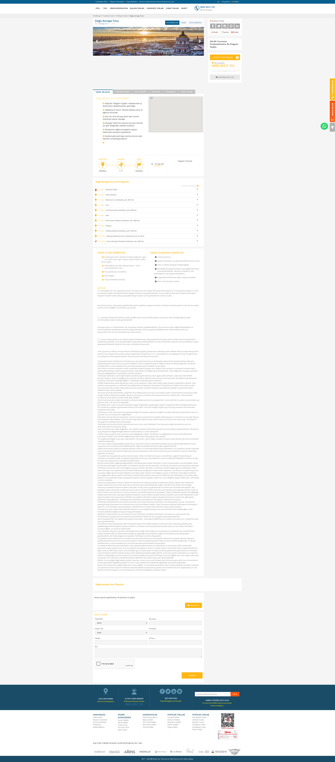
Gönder (236, 32)
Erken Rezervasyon (150, 717)
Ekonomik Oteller (149, 724)
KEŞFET (184, 8)
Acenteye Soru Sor (226, 77)
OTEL (98, 8)
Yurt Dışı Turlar (123, 727)
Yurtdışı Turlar (108, 16)
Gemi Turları (122, 730)
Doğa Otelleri (173, 727)
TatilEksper (97, 16)
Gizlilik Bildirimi (98, 727)
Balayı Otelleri (148, 720)
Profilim (236, 2)
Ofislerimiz (97, 724)
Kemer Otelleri (173, 724)
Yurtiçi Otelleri (123, 720)
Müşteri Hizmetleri (117, 2)
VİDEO (183, 22)
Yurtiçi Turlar (123, 725)
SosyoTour (226, 2)
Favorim (225, 32)
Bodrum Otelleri (174, 720)
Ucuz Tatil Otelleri (149, 722)
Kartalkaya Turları (199, 727)
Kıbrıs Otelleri (123, 722)
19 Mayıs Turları (122, 16)
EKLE (235, 694)
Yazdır (215, 32)
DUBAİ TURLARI (172, 8)
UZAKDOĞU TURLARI (155, 8)
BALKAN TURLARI (137, 8)
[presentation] (97, 41)
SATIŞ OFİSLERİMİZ (106, 699)
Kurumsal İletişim (99, 722)
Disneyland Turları (199, 717)
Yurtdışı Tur (103, 23)
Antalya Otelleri (173, 717)
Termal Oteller (148, 727)
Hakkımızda (97, 717)
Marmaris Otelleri (174, 722)
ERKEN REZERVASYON (119, 8)
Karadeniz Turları (198, 724)
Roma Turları (197, 729)
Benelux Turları (198, 722)
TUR (105, 8)
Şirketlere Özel (102, 2)
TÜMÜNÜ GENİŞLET (188, 186)
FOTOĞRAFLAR (172, 22)
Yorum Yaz (194, 605)
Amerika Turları (198, 720)
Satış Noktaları (132, 2)
